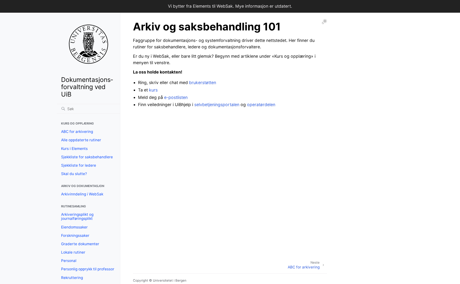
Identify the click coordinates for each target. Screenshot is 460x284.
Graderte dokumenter (80, 244)
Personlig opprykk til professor (87, 269)
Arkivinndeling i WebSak (82, 194)
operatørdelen (261, 104)
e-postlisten (176, 97)
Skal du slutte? (74, 173)
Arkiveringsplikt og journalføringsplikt (77, 216)
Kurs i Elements (74, 148)
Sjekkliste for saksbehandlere (87, 157)
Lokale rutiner (73, 252)
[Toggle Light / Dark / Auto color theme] (324, 21)
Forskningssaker (75, 235)
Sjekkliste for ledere (78, 165)
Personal (68, 260)
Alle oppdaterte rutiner (81, 140)
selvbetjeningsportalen (216, 104)
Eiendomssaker (74, 227)
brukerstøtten (202, 82)
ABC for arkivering (77, 131)
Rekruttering (72, 277)
